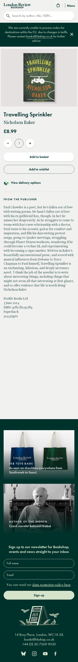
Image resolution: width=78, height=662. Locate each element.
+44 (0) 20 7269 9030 (39, 644)
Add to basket (39, 157)
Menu (71, 6)
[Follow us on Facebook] (55, 653)
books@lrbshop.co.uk (39, 36)
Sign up (39, 595)
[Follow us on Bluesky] (23, 653)
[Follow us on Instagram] (34, 653)
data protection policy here (51, 585)
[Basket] (58, 6)
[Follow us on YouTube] (45, 653)
